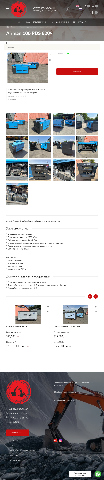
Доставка (15, 455)
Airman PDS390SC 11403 (16, 326)
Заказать (77, 71)
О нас (13, 445)
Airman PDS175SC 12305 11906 (67, 326)
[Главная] (7, 26)
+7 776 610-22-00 (18, 413)
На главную (16, 440)
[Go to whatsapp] (98, 474)
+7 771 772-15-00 (18, 417)
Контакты (15, 460)
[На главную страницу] (19, 9)
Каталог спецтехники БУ (22, 450)
